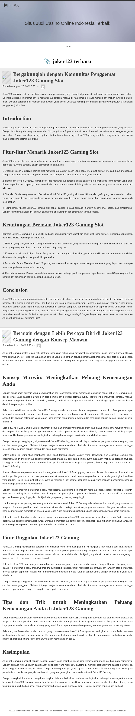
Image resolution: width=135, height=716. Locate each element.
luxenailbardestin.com (13, 97)
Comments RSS (46, 711)
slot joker (25, 357)
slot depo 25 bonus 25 (105, 306)
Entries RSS (29, 711)
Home (67, 46)
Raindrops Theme (61, 711)
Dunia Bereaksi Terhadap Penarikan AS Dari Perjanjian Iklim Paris (98, 711)
